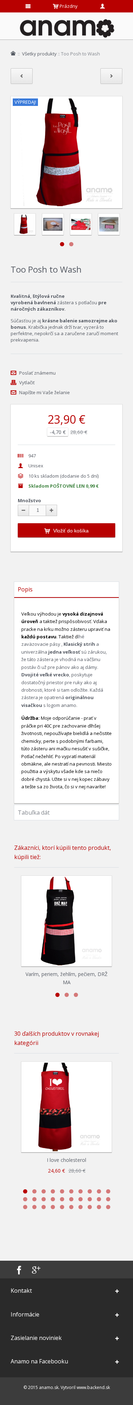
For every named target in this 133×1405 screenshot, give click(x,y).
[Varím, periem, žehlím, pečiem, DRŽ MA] (66, 921)
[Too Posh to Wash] (25, 224)
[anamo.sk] (66, 28)
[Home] (13, 53)
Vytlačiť (27, 382)
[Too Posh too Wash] (53, 224)
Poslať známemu (37, 373)
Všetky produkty (39, 53)
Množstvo (29, 500)
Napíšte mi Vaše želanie (44, 392)
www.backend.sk (93, 1387)
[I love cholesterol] (66, 1107)
